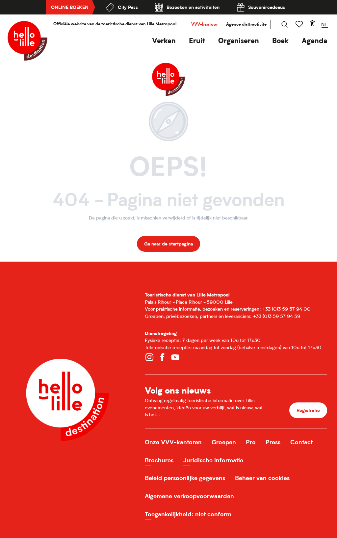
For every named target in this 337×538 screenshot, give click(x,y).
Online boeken (70, 7)
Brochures (159, 460)
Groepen (224, 442)
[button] (164, 40)
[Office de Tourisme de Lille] (27, 41)
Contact (301, 442)
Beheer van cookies (262, 478)
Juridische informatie (213, 460)
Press (273, 442)
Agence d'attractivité (246, 24)
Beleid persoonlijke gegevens (185, 478)
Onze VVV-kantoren (173, 442)
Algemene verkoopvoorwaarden (189, 496)
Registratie (308, 410)
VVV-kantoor (204, 24)
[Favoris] (300, 24)
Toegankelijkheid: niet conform (188, 514)
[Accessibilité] (312, 23)
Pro (251, 442)
